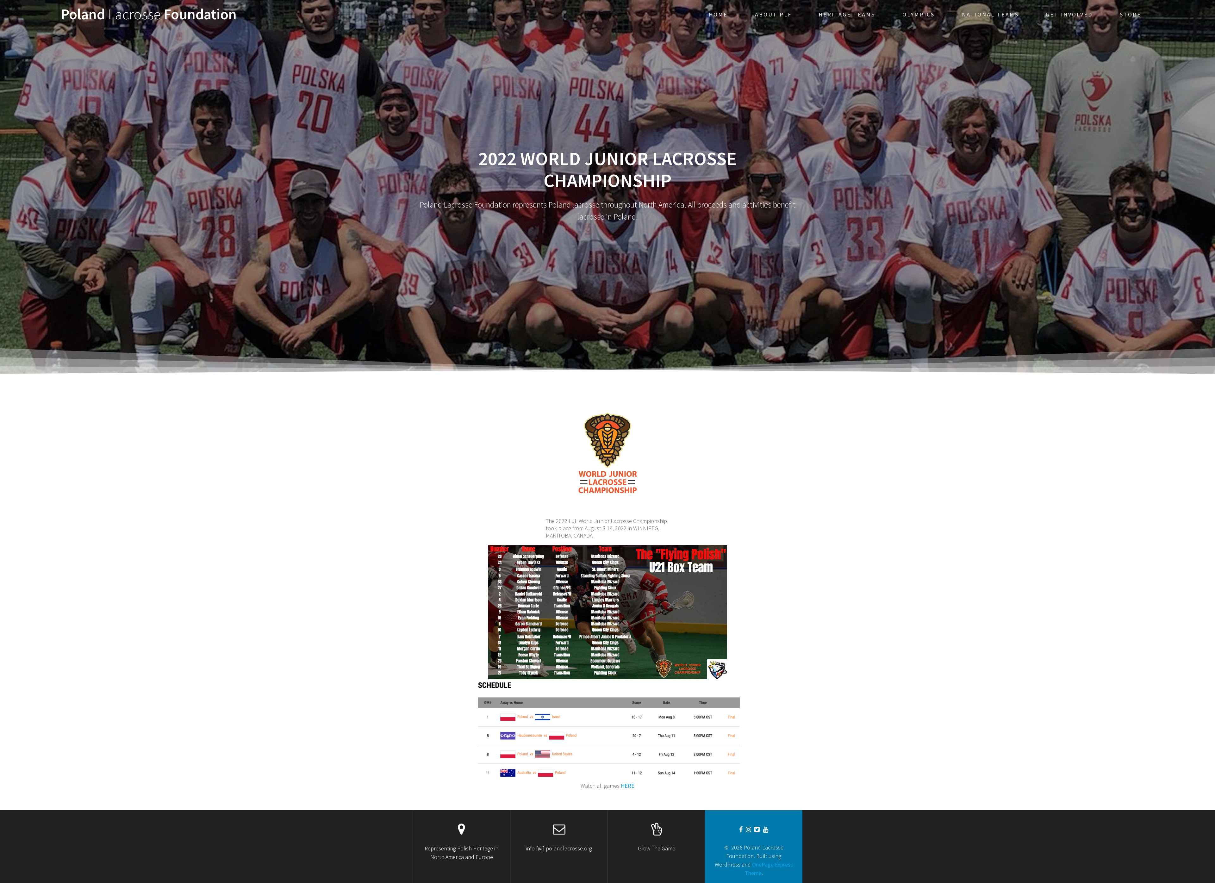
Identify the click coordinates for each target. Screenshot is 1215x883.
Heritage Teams (847, 14)
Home (718, 14)
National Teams (990, 14)
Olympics (918, 14)
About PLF (773, 14)
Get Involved (1069, 14)
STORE (1130, 14)
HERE (627, 785)
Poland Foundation (149, 14)
